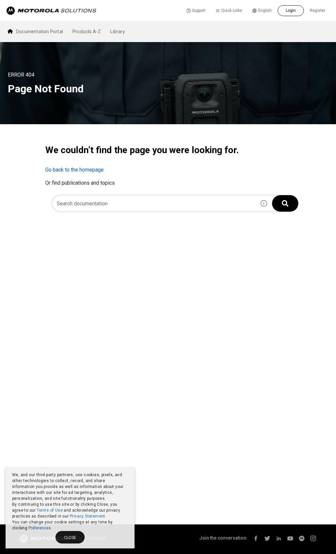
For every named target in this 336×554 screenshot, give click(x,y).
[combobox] (154, 203)
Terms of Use (50, 510)
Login (291, 10)
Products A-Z (87, 31)
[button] (264, 203)
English (265, 10)
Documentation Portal (39, 31)
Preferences (40, 528)
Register (317, 10)
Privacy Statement (87, 516)
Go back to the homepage (74, 170)
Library (117, 31)
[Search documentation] (285, 203)
